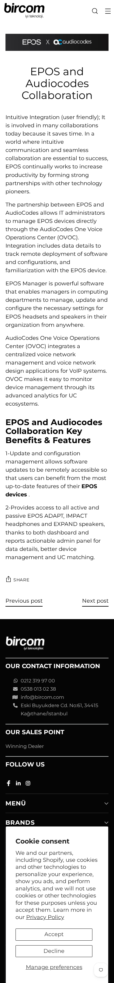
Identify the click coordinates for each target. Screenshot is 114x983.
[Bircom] (24, 10)
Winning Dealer (24, 746)
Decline (53, 951)
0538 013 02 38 (38, 689)
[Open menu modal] (108, 11)
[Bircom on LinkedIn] (18, 784)
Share (21, 580)
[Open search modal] (94, 11)
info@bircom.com (42, 697)
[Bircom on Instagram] (28, 784)
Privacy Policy (45, 917)
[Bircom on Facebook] (9, 784)
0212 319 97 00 (38, 681)
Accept (54, 934)
